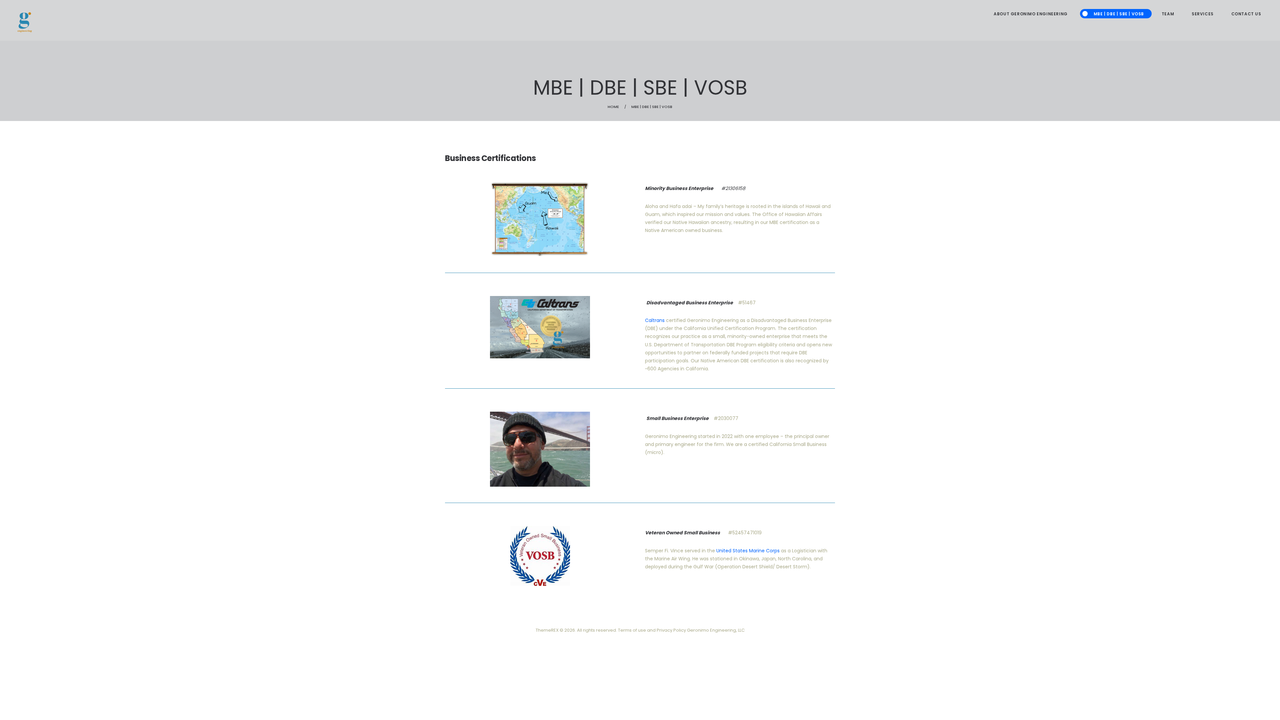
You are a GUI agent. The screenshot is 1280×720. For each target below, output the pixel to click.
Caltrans (655, 320)
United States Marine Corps (748, 550)
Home (613, 106)
